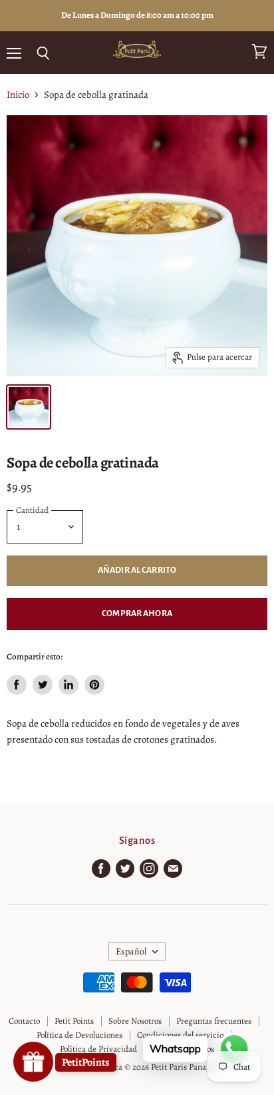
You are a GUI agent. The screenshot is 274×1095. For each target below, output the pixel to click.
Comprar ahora (137, 613)
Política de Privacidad (98, 1048)
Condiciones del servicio (180, 1034)
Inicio (18, 95)
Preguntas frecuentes (213, 1020)
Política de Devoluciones (79, 1034)
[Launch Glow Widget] (33, 1062)
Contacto (24, 1020)
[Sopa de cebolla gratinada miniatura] (28, 407)
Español (131, 951)
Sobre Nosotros (135, 1020)
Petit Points (74, 1020)
